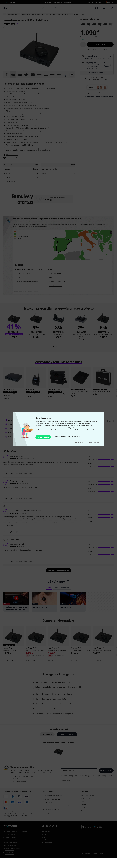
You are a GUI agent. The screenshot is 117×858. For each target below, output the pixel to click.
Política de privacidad (93, 442)
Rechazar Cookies (59, 437)
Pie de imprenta (79, 442)
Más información (74, 437)
